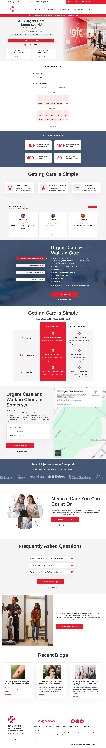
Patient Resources (64, 9)
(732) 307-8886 (45, 709)
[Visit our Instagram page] (82, 721)
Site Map (33, 739)
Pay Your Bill (87, 2)
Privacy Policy (12, 739)
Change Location (15, 2)
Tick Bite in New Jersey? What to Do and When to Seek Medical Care (17, 682)
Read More (8, 694)
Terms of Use (41, 739)
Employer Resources (78, 9)
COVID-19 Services (49, 9)
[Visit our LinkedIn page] (77, 721)
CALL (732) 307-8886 (43, 2)
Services (37, 9)
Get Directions (28, 2)
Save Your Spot (74, 2)
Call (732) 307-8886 (32, 44)
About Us (90, 9)
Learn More (63, 294)
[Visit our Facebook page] (73, 721)
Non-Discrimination (23, 739)
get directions (19, 445)
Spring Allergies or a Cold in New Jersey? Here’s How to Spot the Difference (50, 683)
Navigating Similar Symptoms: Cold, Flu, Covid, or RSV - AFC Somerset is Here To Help (85, 683)
